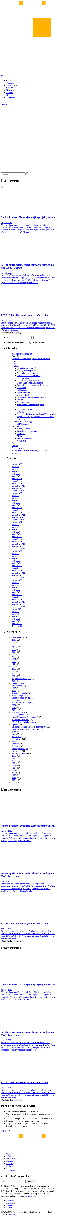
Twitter (9, 1208)
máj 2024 (15, 529)
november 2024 (18, 515)
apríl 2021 (16, 619)
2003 (14, 690)
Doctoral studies (23, 378)
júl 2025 (15, 495)
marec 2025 (16, 505)
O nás (8, 80)
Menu (3, 76)
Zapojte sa (10, 97)
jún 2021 (15, 614)
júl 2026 (15, 466)
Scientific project (19, 693)
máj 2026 (15, 471)
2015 (14, 782)
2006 (14, 676)
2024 (14, 705)
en (2, 102)
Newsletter (21, 441)
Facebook (10, 1200)
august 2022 (17, 580)
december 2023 (18, 541)
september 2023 (18, 549)
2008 (14, 654)
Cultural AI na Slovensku (27, 373)
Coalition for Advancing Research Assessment (31, 358)
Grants (14, 758)
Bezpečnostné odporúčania (28, 368)
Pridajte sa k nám (19, 448)
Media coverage (18, 712)
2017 (14, 761)
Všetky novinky (23, 429)
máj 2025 (15, 500)
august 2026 (17, 464)
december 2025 (18, 483)
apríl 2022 (16, 590)
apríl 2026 (16, 474)
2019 (14, 756)
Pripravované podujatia (21, 678)
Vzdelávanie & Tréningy (22, 421)
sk (4, 102)
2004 (14, 666)
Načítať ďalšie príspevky (11, 333)
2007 (14, 770)
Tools (14, 645)
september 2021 (18, 607)
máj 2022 (15, 587)
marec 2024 (16, 534)
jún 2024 (15, 527)
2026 (14, 710)
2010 (14, 669)
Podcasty (21, 433)
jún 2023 (15, 556)
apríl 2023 (16, 561)
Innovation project (19, 695)
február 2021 (17, 623)
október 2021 (17, 604)
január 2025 (17, 510)
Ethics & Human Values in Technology (33, 385)
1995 (14, 688)
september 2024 (18, 520)
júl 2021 (15, 611)
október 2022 (17, 575)
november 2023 (18, 544)
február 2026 (17, 478)
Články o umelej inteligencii (28, 371)
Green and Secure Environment (30, 383)
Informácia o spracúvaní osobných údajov (29, 450)
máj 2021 (15, 616)
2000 (14, 763)
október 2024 (17, 517)
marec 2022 (16, 592)
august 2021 (17, 609)
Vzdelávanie (11, 85)
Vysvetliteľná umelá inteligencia (30, 404)
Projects (20, 400)
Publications (22, 390)
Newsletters (16, 751)
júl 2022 (15, 582)
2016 (14, 647)
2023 (14, 777)
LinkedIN (10, 1205)
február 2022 (17, 594)
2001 (14, 659)
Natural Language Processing (29, 380)
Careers (9, 88)
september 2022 (18, 578)
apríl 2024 (16, 532)
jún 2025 (15, 498)
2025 (14, 707)
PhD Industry (17, 686)
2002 (14, 657)
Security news (23, 402)
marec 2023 (16, 563)
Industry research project (22, 703)
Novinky (10, 90)
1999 (14, 661)
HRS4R (20, 412)
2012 (14, 674)
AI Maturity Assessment (22, 354)
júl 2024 (15, 524)
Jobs (13, 741)
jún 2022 (15, 585)
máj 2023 (15, 558)
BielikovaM (17, 637)
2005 (14, 652)
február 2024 (17, 536)
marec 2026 (16, 476)
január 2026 (17, 481)
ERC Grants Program (26, 409)
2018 (14, 642)
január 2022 (17, 597)
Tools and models (19, 700)
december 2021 (18, 599)
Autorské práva (18, 356)
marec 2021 (16, 621)
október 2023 (17, 546)
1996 (14, 768)
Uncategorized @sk (20, 748)
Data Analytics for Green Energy (25, 729)
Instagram (10, 1203)
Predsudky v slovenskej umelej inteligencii (34, 397)
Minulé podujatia (24, 438)
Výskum (10, 83)
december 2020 (18, 626)
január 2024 (17, 539)
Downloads (16, 453)
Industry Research (19, 753)
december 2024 (18, 512)
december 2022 (18, 570)
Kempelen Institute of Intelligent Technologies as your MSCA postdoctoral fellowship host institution (36, 416)
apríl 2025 (16, 503)
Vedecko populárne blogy (27, 431)
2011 (14, 773)
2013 (14, 671)
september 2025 (18, 491)
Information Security (20, 719)
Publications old (23, 392)
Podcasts (15, 746)
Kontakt (9, 95)
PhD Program (22, 424)
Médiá (19, 436)
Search (4, 104)
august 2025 (17, 493)
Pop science (17, 739)
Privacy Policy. (30, 1196)
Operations (21, 387)
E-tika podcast (23, 395)
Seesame (12, 1215)
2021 (14, 732)
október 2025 (17, 488)
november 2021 (18, 602)
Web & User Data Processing (29, 375)
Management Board (20, 715)
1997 (14, 765)
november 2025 (18, 486)
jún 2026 (15, 469)
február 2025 (17, 507)
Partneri (9, 92)
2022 (14, 681)
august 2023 (17, 551)
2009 (14, 640)
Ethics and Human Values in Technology (29, 727)
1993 (14, 775)
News (14, 734)
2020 (14, 780)
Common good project (21, 698)
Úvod (14, 361)
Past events (16, 736)
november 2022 (18, 573)
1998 (14, 664)
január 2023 (17, 568)
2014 (14, 649)
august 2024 (17, 522)
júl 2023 (15, 553)
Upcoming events (19, 683)
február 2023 (17, 565)
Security (15, 744)
